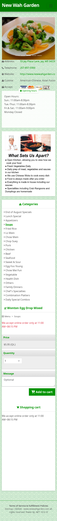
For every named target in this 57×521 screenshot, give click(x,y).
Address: (9, 61)
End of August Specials (18, 212)
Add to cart (44, 392)
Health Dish (12, 278)
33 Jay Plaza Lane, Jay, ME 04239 (38, 61)
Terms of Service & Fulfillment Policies (28, 505)
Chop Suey (11, 241)
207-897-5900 (27, 67)
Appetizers (11, 220)
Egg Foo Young (14, 266)
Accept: (8, 87)
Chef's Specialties (15, 291)
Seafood (10, 258)
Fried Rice (11, 228)
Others (9, 283)
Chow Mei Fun (13, 270)
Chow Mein (11, 237)
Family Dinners (13, 287)
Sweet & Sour (13, 262)
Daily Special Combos (17, 299)
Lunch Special (13, 216)
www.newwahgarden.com (36, 508)
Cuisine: (9, 80)
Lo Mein (10, 233)
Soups (9, 224)
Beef (8, 253)
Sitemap (9, 508)
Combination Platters (17, 295)
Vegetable (11, 274)
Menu (7, 316)
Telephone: (10, 67)
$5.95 (10, 344)
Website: (9, 74)
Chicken (10, 249)
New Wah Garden (20, 5)
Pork (8, 245)
